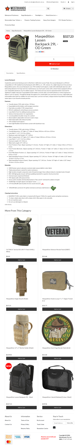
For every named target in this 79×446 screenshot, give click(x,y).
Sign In (72, 2)
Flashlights (38, 15)
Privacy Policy (25, 424)
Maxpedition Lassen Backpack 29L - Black (19, 397)
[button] (54, 69)
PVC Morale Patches (65, 20)
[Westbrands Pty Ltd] (15, 8)
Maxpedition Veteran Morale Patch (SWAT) (56, 249)
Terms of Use (25, 420)
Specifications (21, 73)
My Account (40, 420)
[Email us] (54, 427)
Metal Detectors (51, 15)
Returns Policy (25, 428)
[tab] (10, 73)
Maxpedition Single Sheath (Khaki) (17, 299)
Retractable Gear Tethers (13, 20)
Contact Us (8, 424)
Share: (37, 51)
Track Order (40, 424)
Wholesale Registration (52, 2)
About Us (8, 420)
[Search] (48, 8)
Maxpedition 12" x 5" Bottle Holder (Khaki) (19, 348)
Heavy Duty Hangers (49, 20)
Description (9, 73)
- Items (68, 8)
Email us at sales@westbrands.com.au (34, 2)
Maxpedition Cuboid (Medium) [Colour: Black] (56, 397)
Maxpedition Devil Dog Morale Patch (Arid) (56, 348)
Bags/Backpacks (26, 15)
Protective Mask (10, 25)
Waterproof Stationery (11, 15)
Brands (63, 2)
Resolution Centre (42, 428)
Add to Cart (55, 64)
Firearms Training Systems (32, 20)
